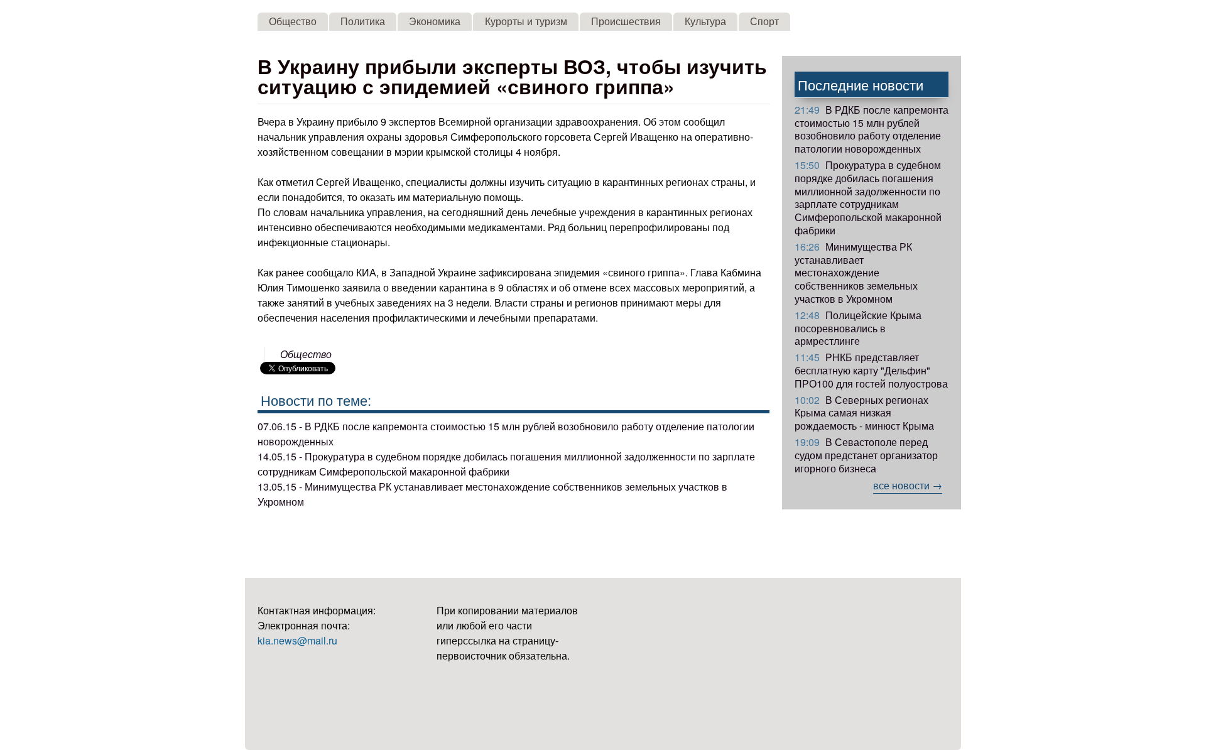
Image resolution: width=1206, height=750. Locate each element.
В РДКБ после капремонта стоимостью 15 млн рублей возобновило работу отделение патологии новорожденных (871, 129)
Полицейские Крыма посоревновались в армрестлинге (858, 328)
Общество (293, 21)
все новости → (907, 485)
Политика (362, 21)
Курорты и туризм (526, 21)
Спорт (764, 21)
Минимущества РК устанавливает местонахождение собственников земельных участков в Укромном (856, 272)
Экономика (434, 21)
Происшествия (626, 21)
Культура (705, 21)
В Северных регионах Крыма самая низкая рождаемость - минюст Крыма (864, 413)
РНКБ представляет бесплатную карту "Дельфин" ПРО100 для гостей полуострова (871, 370)
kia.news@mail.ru (297, 640)
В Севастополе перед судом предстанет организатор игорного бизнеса (866, 455)
